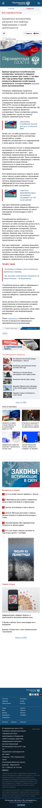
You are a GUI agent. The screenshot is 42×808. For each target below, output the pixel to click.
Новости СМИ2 (21, 402)
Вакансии (23, 722)
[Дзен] (36, 33)
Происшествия (6, 703)
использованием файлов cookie (21, 802)
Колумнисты (6, 717)
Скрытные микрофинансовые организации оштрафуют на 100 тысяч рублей (28, 195)
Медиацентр (6, 715)
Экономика (23, 698)
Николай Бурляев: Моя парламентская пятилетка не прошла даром (18, 524)
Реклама (13, 722)
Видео (4, 708)
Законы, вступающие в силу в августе (19, 507)
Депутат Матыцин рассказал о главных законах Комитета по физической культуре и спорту (19, 515)
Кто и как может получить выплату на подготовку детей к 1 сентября (18, 531)
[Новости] (28, 33)
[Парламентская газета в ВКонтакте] (33, 694)
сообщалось (13, 318)
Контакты (5, 722)
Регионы (22, 712)
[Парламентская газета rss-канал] (30, 694)
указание (35, 83)
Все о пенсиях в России (12, 13)
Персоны (23, 710)
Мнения (4, 712)
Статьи (11, 8)
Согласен (21, 805)
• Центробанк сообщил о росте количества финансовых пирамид (21, 270)
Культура (22, 703)
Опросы (22, 708)
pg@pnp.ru (5, 770)
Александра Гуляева (11, 38)
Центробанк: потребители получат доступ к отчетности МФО (28, 125)
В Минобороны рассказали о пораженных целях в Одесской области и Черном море (19, 501)
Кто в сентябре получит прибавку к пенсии (21, 494)
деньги (5, 333)
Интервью (23, 715)
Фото (3, 710)
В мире (22, 701)
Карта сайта (36, 729)
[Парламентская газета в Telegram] (35, 694)
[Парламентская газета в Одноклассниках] (38, 694)
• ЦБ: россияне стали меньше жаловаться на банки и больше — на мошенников (21, 277)
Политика (5, 698)
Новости (30, 8)
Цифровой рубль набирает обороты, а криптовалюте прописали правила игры (17, 616)
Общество (5, 701)
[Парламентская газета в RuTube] (40, 694)
